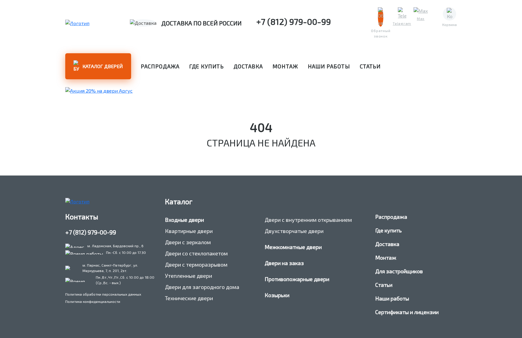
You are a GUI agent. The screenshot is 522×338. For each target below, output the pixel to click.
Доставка (248, 66)
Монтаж (285, 66)
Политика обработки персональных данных (103, 294)
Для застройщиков (399, 271)
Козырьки (277, 295)
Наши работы (329, 66)
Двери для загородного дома (202, 287)
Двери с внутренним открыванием (308, 219)
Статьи (370, 66)
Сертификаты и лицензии (407, 312)
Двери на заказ (284, 263)
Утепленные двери (188, 275)
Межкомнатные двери (293, 247)
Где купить (206, 66)
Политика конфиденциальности (92, 301)
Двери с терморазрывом (196, 264)
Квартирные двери (189, 231)
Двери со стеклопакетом (196, 253)
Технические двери (189, 298)
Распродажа (160, 66)
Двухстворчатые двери (294, 231)
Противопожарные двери (297, 279)
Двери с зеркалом (188, 242)
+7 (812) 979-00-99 (90, 232)
